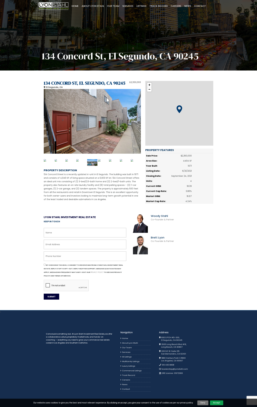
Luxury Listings (128, 366)
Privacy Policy (97, 272)
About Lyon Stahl (93, 6)
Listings (141, 6)
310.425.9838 (167, 365)
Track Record (158, 6)
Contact (200, 6)
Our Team (113, 6)
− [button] (149, 89)
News (187, 6)
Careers (176, 6)
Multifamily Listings (131, 361)
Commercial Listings (132, 370)
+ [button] (149, 85)
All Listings (127, 356)
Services (127, 6)
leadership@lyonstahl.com (174, 369)
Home (75, 6)
